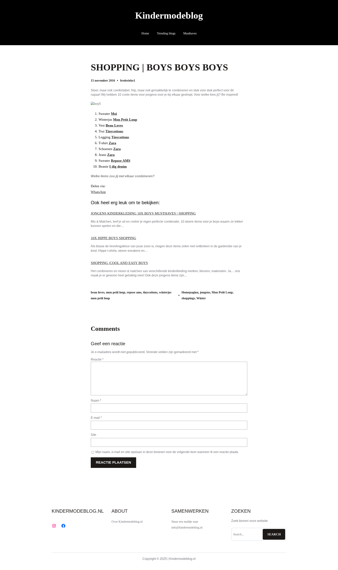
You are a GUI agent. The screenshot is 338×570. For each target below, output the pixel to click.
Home (145, 33)
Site (93, 434)
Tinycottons (114, 131)
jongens (205, 292)
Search (274, 534)
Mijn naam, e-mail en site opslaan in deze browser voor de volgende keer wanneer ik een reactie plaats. (167, 452)
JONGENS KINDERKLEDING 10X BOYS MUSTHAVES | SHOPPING (143, 213)
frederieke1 (127, 80)
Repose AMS (120, 161)
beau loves (97, 292)
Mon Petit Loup (125, 119)
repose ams (134, 292)
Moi (114, 114)
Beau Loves (114, 125)
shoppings (188, 298)
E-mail (96, 417)
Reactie (97, 359)
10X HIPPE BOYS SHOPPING (113, 238)
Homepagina (190, 292)
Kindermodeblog (169, 15)
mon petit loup (115, 292)
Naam (96, 400)
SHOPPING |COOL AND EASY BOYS (119, 263)
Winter (201, 298)
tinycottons (150, 292)
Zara (112, 143)
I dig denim (118, 166)
